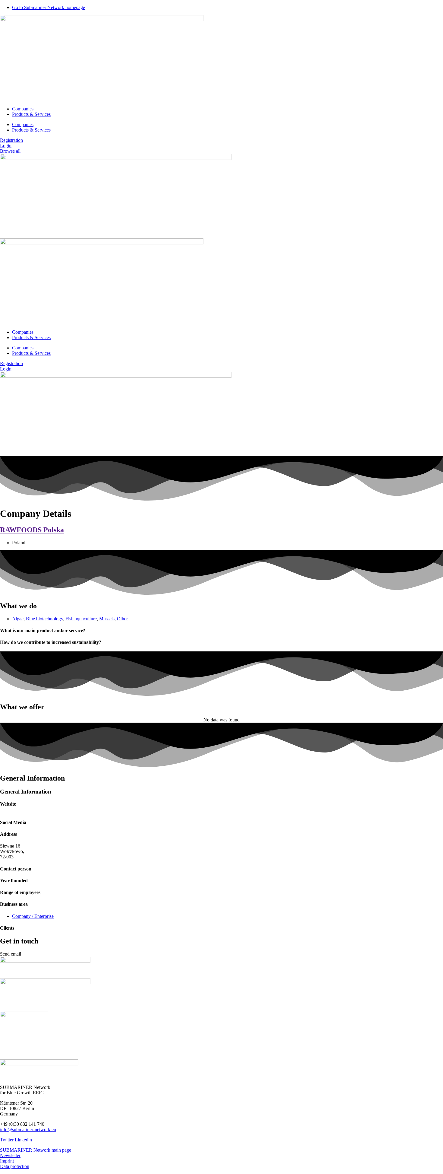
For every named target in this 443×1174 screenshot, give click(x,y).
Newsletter (10, 1155)
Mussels (107, 618)
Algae (18, 618)
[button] (10, 953)
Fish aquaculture (81, 618)
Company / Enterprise (33, 916)
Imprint (7, 1160)
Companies (22, 108)
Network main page (52, 1150)
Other (122, 618)
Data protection (14, 1166)
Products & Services (31, 114)
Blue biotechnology (44, 618)
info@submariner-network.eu (28, 1129)
